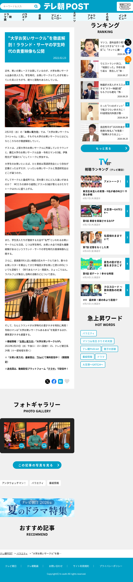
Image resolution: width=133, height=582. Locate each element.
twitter (128, 42)
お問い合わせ (56, 566)
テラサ (51, 368)
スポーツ (74, 17)
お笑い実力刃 (26, 341)
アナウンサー (91, 17)
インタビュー (123, 17)
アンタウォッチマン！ (14, 483)
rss (128, 59)
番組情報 (54, 483)
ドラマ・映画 (8, 17)
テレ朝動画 (32, 566)
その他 (107, 17)
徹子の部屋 (110, 349)
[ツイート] (47, 381)
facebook (128, 50)
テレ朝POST (66, 6)
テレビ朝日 (11, 566)
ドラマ (100, 356)
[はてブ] (60, 381)
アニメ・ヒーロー (56, 17)
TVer (39, 357)
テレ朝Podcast (91, 349)
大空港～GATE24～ (93, 364)
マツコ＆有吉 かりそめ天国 (97, 341)
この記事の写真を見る (35, 465)
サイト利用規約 (81, 566)
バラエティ (24, 17)
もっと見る (104, 148)
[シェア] (54, 381)
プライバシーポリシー (111, 566)
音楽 (39, 17)
